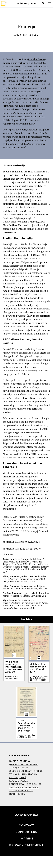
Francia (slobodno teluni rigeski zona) (26, 771)
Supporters (26, 832)
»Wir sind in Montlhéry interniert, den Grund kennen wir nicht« (13, 666)
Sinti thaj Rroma (36, 59)
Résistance (34, 784)
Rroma (41, 70)
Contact (26, 825)
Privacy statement (26, 845)
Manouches (30, 70)
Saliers (14, 787)
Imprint (27, 838)
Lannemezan (17, 784)
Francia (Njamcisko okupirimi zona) (23, 764)
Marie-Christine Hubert (27, 35)
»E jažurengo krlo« (26, 3)
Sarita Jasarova (29, 542)
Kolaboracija (18, 780)
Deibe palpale (29, 787)
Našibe (13, 761)
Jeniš (22, 777)
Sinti (12, 70)
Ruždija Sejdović (30, 549)
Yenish (6, 73)
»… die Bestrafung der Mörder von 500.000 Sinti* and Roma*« (26, 725)
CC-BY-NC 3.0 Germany (23, 531)
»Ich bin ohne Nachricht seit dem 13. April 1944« (38, 668)
